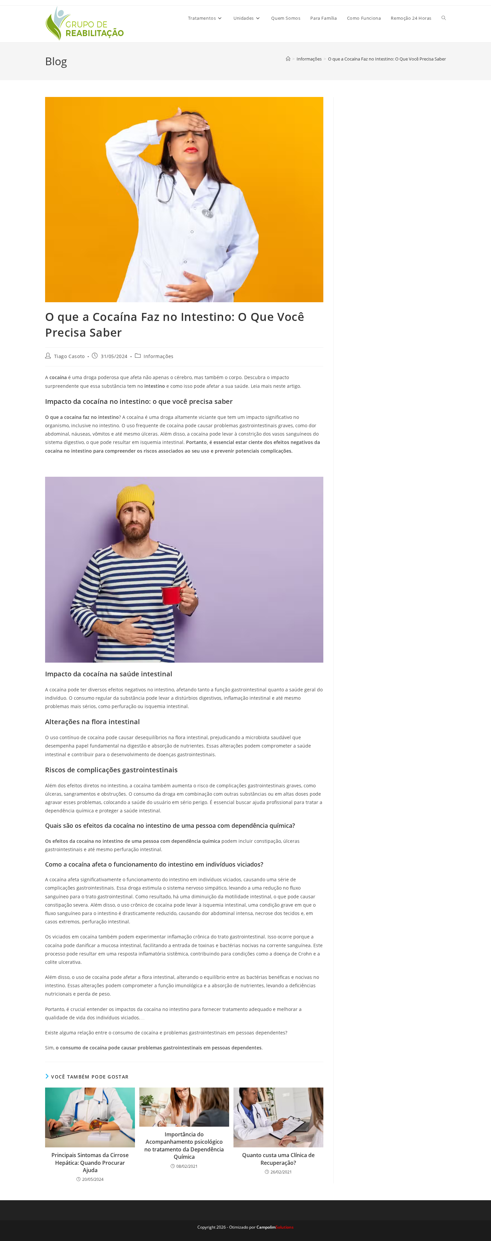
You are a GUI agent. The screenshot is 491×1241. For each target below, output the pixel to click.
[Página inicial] (288, 59)
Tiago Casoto (69, 356)
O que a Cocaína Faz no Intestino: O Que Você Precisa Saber (387, 59)
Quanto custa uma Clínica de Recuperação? (278, 1158)
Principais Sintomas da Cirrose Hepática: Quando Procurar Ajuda (90, 1162)
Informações (159, 356)
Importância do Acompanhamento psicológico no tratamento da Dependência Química (184, 1145)
